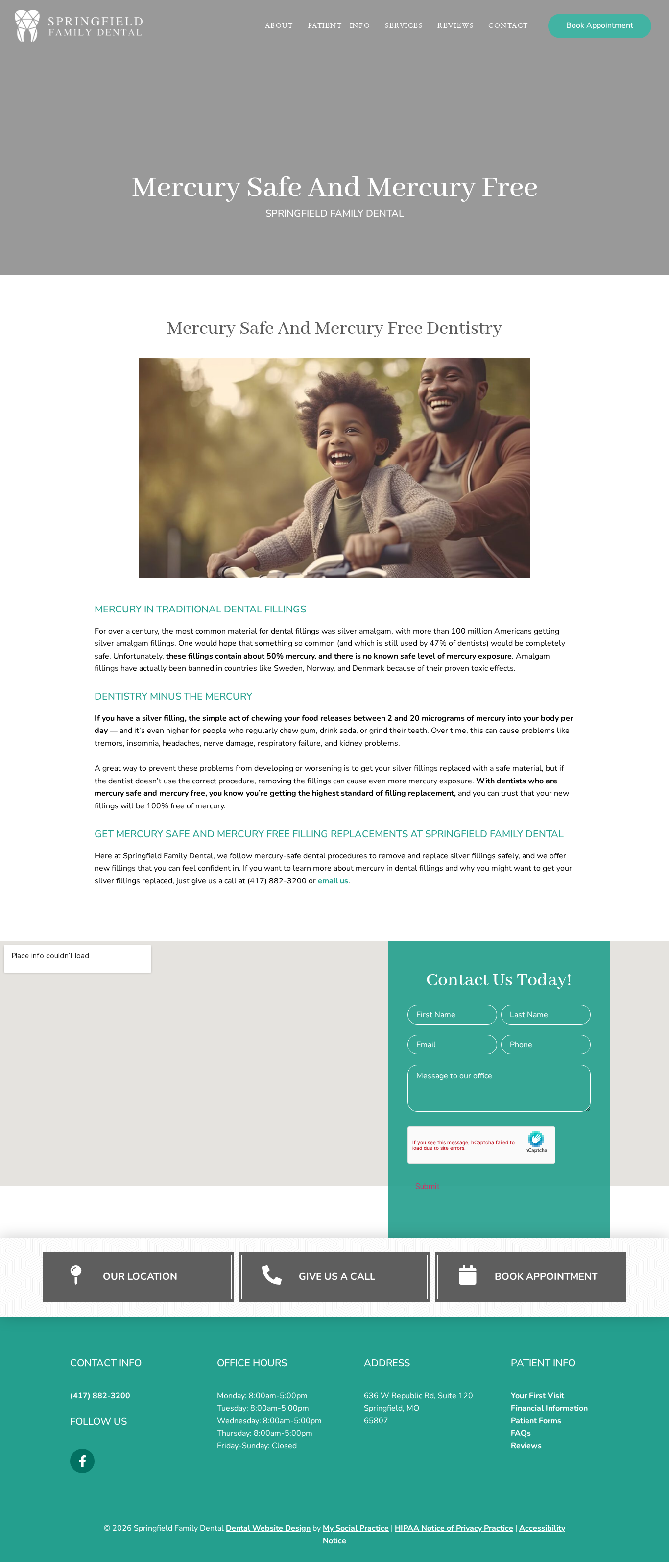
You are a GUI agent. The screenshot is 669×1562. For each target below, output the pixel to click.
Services (404, 26)
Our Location (140, 1276)
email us (333, 881)
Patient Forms (536, 1421)
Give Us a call (337, 1276)
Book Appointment (546, 1276)
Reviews (455, 26)
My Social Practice (356, 1528)
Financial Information (549, 1408)
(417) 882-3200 (100, 1396)
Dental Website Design (268, 1528)
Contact (508, 26)
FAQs (521, 1433)
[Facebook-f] (82, 1461)
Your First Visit (537, 1396)
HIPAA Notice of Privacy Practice (454, 1528)
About (279, 26)
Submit (427, 1186)
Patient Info (339, 26)
